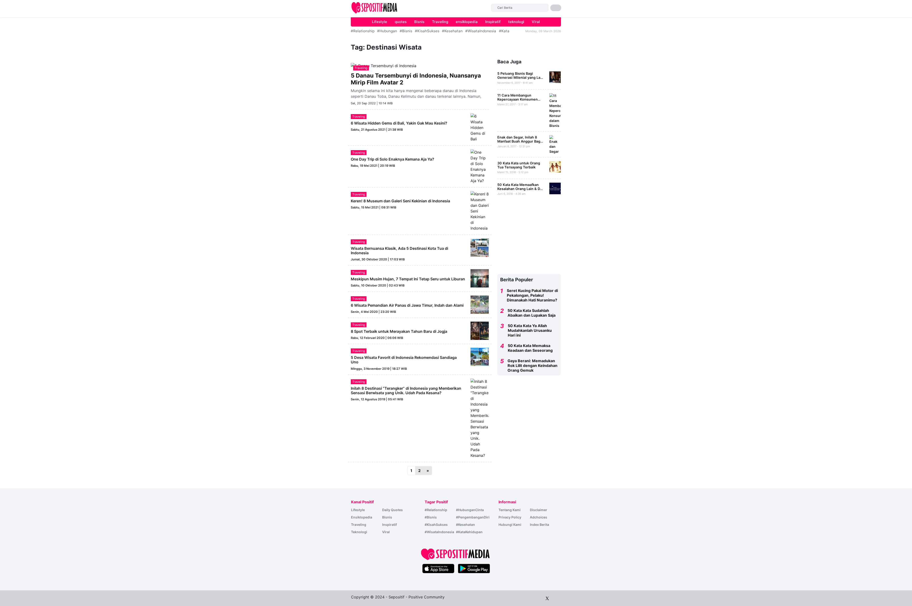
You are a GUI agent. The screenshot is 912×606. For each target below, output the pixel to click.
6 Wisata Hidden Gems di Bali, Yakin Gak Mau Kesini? (399, 123)
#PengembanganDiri (472, 517)
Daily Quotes (392, 510)
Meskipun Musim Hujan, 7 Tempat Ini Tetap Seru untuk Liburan (408, 279)
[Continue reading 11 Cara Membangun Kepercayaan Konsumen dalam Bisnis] (555, 110)
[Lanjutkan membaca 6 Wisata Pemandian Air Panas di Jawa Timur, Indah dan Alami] (479, 304)
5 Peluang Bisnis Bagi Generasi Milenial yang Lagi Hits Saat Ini (520, 77)
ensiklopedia (467, 21)
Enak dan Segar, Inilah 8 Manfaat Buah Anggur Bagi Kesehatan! (519, 141)
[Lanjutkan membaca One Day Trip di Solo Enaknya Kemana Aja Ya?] (479, 166)
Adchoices (538, 517)
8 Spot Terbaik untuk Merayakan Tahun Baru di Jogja (399, 331)
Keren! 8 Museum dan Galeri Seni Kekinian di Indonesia (400, 201)
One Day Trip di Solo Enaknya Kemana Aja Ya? (392, 159)
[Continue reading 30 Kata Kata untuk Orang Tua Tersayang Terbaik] (555, 166)
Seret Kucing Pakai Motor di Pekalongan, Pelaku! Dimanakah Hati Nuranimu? (532, 295)
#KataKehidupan (469, 532)
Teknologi (359, 532)
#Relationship (363, 31)
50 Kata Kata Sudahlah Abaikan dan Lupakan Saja (532, 313)
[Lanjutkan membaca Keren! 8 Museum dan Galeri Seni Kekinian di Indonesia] (479, 210)
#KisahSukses (427, 31)
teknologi (516, 21)
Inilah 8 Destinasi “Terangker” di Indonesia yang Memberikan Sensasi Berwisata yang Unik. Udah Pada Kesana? (406, 390)
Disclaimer (538, 510)
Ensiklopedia (361, 517)
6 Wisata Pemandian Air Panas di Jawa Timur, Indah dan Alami (407, 305)
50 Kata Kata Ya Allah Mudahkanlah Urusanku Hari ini (530, 330)
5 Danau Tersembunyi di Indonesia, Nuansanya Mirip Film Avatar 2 (416, 79)
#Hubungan (387, 31)
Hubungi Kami (510, 525)
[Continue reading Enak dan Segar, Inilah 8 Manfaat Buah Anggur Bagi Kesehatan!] (555, 144)
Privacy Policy (510, 517)
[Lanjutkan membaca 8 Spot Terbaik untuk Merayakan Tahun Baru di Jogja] (479, 330)
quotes (401, 21)
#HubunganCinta (470, 510)
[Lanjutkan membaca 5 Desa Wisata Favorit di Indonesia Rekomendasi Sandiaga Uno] (479, 356)
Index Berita (539, 525)
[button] (555, 8)
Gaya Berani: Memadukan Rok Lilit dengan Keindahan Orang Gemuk (532, 365)
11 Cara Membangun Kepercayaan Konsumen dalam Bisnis (517, 99)
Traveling (440, 21)
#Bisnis (406, 31)
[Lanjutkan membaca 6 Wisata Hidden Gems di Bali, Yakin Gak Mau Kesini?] (479, 127)
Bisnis (419, 21)
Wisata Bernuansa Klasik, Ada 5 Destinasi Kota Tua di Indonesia (399, 250)
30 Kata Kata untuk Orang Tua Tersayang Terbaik (518, 165)
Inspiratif (493, 21)
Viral (536, 21)
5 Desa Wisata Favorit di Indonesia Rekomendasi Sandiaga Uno (404, 359)
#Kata (504, 31)
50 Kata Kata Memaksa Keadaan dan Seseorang (530, 348)
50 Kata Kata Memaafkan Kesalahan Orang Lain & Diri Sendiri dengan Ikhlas (520, 189)
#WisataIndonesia (480, 31)
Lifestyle (379, 21)
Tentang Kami (510, 510)
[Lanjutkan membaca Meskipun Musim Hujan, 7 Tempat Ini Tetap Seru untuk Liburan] (479, 278)
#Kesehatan (452, 31)
